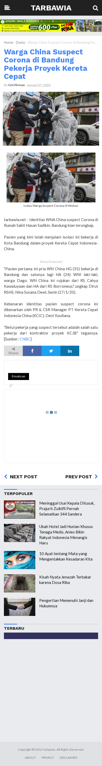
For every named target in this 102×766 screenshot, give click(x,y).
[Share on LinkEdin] (69, 351)
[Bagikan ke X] (51, 351)
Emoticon (18, 376)
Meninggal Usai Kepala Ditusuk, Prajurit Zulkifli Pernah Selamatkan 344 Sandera (66, 508)
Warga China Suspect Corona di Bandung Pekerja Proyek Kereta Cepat (45, 64)
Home (8, 42)
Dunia (20, 42)
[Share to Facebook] (32, 351)
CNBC (25, 339)
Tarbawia (51, 7)
